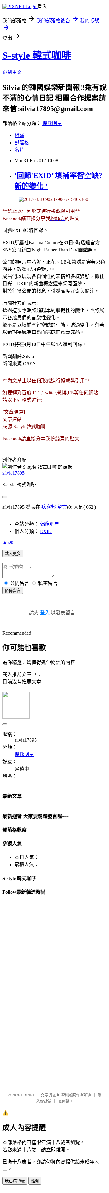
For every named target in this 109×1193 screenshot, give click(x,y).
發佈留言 (13, 590)
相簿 (19, 135)
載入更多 (13, 553)
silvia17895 (13, 472)
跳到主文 (12, 72)
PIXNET (28, 1095)
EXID (46, 531)
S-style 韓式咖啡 (36, 55)
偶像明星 (52, 123)
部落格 (22, 142)
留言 (62, 507)
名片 (19, 150)
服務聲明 (65, 1101)
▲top (7, 541)
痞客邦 (48, 507)
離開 (35, 1181)
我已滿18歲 (15, 1181)
